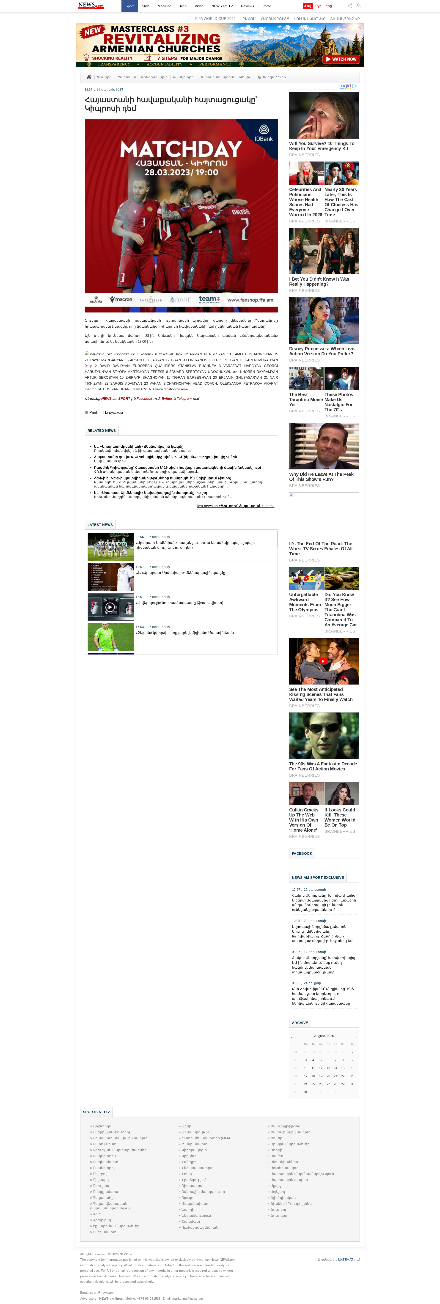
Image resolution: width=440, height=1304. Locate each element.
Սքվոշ (275, 1186)
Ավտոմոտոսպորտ (217, 77)
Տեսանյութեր (345, 19)
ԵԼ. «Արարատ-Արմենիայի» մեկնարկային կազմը (139, 446)
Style (145, 6)
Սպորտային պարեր (289, 1180)
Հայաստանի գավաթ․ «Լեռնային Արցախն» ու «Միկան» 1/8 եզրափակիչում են (165, 457)
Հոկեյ (187, 1174)
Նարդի (188, 1209)
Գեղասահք (103, 1198)
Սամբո (276, 1156)
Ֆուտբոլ (105, 77)
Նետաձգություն (196, 1215)
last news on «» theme (236, 506)
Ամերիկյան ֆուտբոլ (111, 1132)
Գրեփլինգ (102, 1220)
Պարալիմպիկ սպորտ (290, 1132)
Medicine (164, 6)
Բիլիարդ (101, 1180)
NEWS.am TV (222, 6)
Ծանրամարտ (194, 1144)
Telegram (184, 398)
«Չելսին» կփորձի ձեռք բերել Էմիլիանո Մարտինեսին (185, 633)
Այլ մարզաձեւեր (271, 77)
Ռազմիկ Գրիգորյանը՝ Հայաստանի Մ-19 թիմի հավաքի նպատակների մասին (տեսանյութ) (177, 467)
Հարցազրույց (275, 19)
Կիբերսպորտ (194, 1150)
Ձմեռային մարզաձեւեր (203, 1192)
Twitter (166, 398)
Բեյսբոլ (99, 1174)
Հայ (307, 6)
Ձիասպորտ (193, 1186)
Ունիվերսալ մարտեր (201, 1227)
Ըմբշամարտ (104, 1232)
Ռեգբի (276, 1150)
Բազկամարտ (105, 1162)
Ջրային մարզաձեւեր (290, 1144)
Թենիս (245, 77)
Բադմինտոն (104, 1156)
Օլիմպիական (283, 1198)
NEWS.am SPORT (115, 398)
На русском (113, 412)
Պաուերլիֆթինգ (285, 1126)
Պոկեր (276, 1138)
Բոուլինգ (101, 1186)
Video (199, 6)
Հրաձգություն (195, 1180)
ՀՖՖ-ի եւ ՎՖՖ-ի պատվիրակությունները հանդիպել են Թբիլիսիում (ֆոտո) (162, 478)
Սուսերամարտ (284, 1168)
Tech (183, 6)
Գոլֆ (97, 1214)
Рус (318, 6)
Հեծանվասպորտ (198, 1168)
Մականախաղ (195, 1203)
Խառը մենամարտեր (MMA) (206, 1138)
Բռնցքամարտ (154, 77)
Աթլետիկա (103, 1126)
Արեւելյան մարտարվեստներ (120, 1150)
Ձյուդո (187, 1198)
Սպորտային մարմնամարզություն (302, 1174)
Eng (328, 6)
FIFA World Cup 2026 (215, 19)
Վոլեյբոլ (277, 1192)
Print (93, 412)
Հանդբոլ (190, 1162)
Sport (130, 6)
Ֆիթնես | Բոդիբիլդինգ (291, 1203)
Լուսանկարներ (309, 19)
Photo (266, 6)
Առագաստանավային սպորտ (120, 1138)
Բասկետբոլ (184, 77)
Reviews (247, 6)
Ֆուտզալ (278, 1215)
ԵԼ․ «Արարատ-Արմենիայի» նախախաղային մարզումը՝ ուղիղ (150, 493)
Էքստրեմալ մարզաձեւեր (116, 1226)
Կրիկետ (189, 1156)
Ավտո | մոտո (104, 1144)
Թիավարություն (197, 1132)
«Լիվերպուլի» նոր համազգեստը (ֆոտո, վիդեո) (179, 603)
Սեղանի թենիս (284, 1162)
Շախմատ (127, 77)
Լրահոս (248, 19)
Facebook (144, 398)
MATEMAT (345, 1259)
